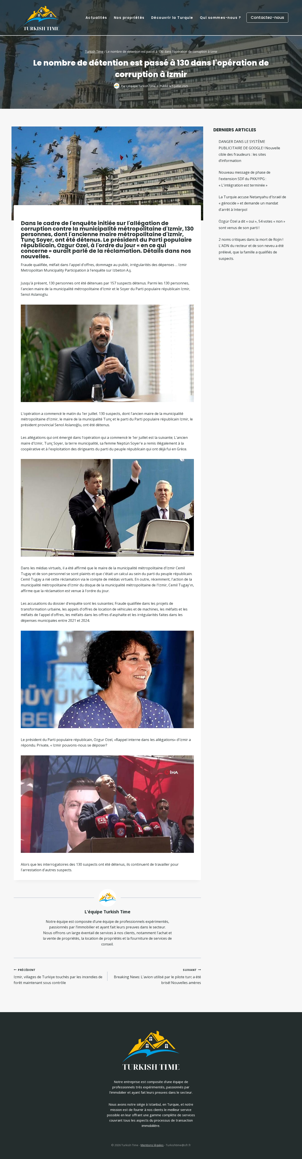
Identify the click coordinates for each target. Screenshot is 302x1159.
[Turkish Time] (41, 16)
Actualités (96, 17)
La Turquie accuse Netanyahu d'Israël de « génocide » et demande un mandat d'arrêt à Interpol (252, 203)
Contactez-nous (267, 17)
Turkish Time (94, 51)
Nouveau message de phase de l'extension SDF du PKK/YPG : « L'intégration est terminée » (244, 179)
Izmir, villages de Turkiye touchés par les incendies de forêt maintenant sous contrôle (58, 976)
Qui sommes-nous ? (220, 17)
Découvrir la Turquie (172, 17)
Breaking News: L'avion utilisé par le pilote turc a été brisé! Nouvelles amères (157, 976)
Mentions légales (152, 1145)
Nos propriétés (129, 17)
